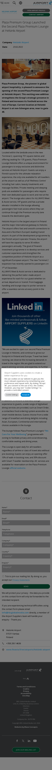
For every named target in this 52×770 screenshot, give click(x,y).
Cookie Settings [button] (12, 395)
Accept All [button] (25, 395)
